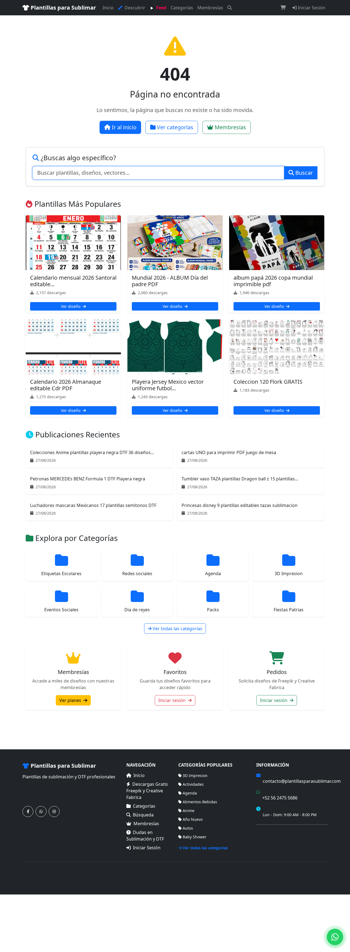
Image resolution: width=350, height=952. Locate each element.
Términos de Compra (275, 832)
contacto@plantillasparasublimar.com (302, 781)
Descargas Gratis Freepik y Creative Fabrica (147, 790)
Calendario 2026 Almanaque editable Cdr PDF (65, 385)
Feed (160, 8)
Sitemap (320, 875)
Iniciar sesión (172, 700)
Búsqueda (143, 815)
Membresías (210, 8)
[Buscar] (230, 7)
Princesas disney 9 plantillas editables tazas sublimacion (240, 505)
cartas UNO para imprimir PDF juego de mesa (229, 452)
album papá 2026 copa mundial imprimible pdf (273, 281)
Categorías (182, 8)
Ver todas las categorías (176, 629)
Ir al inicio (123, 127)
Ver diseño (71, 306)
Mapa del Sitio (269, 839)
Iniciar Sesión (311, 8)
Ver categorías (174, 127)
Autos (188, 828)
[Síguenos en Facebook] (27, 811)
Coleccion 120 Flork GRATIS (268, 381)
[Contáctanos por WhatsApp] (41, 811)
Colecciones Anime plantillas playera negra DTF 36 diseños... (92, 452)
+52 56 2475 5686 (280, 798)
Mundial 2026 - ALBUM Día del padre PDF (170, 281)
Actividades (193, 784)
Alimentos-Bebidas (200, 801)
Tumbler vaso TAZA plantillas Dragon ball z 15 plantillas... (240, 479)
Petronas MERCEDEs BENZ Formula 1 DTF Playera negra (87, 479)
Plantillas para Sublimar (62, 7)
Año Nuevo (193, 819)
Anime (188, 810)
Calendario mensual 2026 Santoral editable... (73, 281)
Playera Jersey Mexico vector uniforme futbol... (168, 385)
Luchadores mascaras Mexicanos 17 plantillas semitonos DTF (93, 505)
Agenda (190, 793)
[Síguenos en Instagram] (54, 811)
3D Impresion (195, 775)
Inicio (108, 8)
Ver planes (70, 700)
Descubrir (134, 8)
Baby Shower (194, 836)
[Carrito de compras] (283, 7)
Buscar (303, 172)
